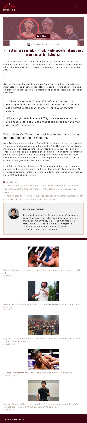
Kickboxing (12, 182)
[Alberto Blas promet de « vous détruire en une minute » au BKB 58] (43, 368)
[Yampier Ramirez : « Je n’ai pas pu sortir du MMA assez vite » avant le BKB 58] (43, 265)
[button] (75, 6)
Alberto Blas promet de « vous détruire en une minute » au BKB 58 (37, 373)
